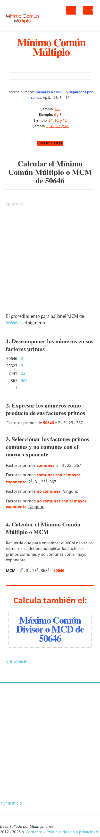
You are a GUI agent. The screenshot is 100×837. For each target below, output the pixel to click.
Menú (92, 10)
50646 (55, 180)
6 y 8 (57, 114)
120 (57, 109)
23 (23, 373)
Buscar (75, 10)
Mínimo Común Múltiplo (51, 46)
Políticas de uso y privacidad (72, 832)
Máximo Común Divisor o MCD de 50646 (50, 629)
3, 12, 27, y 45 (58, 126)
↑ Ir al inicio (16, 662)
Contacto (34, 832)
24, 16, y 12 (58, 120)
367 (24, 380)
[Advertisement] (50, 261)
